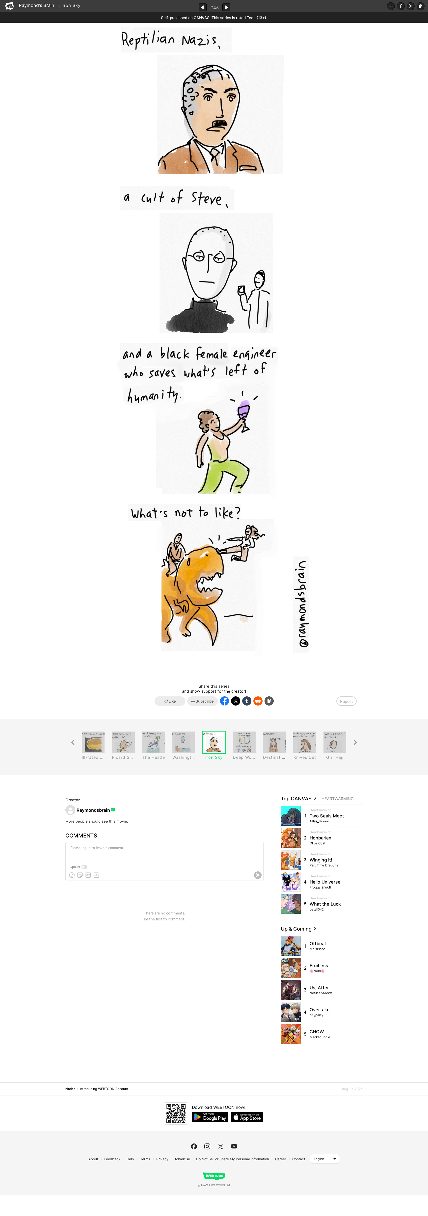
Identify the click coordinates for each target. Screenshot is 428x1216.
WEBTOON (9, 6)
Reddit (258, 701)
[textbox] (164, 851)
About (93, 1159)
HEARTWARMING (337, 798)
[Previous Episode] (203, 7)
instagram (207, 1146)
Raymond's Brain (36, 5)
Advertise (182, 1159)
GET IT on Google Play (210, 1117)
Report (346, 701)
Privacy (162, 1159)
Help (130, 1159)
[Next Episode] (226, 7)
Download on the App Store (247, 1117)
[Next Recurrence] (355, 742)
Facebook (401, 6)
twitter (220, 1146)
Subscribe (391, 6)
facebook (194, 1146)
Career (280, 1159)
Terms (145, 1159)
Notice (70, 1089)
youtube (234, 1146)
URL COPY (421, 6)
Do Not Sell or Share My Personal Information (232, 1159)
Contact (298, 1159)
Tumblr (246, 701)
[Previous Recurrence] (73, 742)
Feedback (112, 1159)
